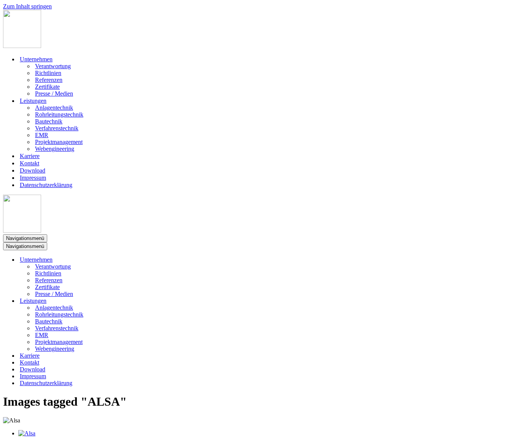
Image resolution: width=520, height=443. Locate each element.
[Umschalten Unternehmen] (136, 260)
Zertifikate (47, 86)
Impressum (33, 177)
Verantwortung (53, 66)
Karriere (30, 156)
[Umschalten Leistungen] (136, 301)
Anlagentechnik (54, 107)
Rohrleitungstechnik (59, 114)
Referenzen (48, 80)
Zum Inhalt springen (27, 6)
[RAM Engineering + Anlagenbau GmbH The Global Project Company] (22, 46)
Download (32, 170)
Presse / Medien (54, 93)
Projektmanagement (59, 142)
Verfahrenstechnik (56, 128)
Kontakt (29, 163)
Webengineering (54, 149)
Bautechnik (48, 121)
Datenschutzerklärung (46, 185)
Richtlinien (48, 73)
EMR (41, 135)
